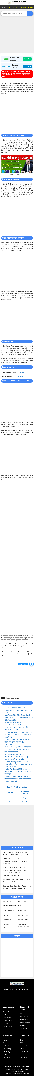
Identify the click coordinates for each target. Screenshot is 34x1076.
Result (8, 7)
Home (3, 7)
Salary (22, 1040)
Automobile (24, 1020)
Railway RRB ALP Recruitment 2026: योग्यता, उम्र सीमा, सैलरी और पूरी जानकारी (16, 853)
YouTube (25, 802)
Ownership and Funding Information (17, 1074)
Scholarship (7, 920)
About (12, 989)
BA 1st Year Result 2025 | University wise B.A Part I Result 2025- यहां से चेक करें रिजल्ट (18, 771)
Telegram (9, 792)
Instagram (25, 798)
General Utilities (13, 698)
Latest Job (23, 7)
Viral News (22, 924)
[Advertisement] (17, 35)
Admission (15, 7)
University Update (6, 926)
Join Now (27, 59)
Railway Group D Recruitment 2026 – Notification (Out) (16, 880)
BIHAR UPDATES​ (9, 906)
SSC (21, 1043)
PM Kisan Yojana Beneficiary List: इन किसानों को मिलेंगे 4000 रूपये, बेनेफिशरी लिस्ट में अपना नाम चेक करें (18, 778)
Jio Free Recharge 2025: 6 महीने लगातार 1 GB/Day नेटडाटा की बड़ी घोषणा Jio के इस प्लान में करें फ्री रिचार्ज (18, 749)
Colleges (6, 1023)
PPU (21, 1054)
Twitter (9, 802)
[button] (31, 664)
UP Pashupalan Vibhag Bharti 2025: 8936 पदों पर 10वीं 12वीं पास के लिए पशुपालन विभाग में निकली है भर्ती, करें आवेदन (18, 756)
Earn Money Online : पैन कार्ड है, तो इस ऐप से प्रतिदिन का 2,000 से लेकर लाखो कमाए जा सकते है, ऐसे (18, 734)
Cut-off (5, 1014)
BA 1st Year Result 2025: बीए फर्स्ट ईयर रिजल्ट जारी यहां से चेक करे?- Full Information (17, 742)
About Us (8, 1067)
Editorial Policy (22, 1069)
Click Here (21, 372)
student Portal (23, 920)
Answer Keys (7, 1026)
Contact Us (16, 1067)
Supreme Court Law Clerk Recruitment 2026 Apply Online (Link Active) (17, 887)
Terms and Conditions (17, 1071)
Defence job (22, 906)
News (5, 1040)
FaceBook (9, 798)
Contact (25, 989)
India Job (6, 1011)
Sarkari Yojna (23, 915)
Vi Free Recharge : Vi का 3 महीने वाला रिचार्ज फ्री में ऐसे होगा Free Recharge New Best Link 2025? (18, 764)
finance (22, 1026)
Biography (6, 1057)
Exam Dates (7, 1017)
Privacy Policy (11, 1069)
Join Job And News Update (17, 787)
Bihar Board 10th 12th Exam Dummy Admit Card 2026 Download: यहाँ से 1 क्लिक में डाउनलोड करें (17, 727)
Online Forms (7, 1020)
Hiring (18, 989)
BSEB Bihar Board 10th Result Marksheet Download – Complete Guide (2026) (18, 710)
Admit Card (22, 901)
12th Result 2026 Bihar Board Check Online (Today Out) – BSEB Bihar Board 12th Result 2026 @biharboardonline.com (16, 871)
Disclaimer (25, 1067)
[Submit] (30, 13)
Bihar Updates (25, 1023)
